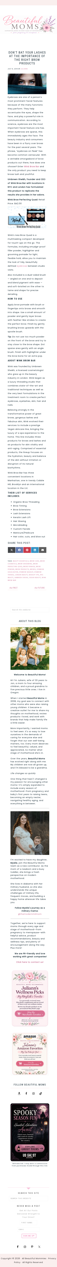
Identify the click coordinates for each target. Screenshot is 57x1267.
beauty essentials (21, 561)
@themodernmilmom (30, 914)
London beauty (21, 575)
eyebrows (22, 266)
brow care (34, 561)
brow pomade (29, 567)
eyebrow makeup (26, 572)
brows (33, 569)
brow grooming (25, 564)
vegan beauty (35, 578)
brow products (22, 569)
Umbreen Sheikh (21, 578)
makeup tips (34, 575)
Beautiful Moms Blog (28, 24)
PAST (13, 588)
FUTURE (39, 588)
